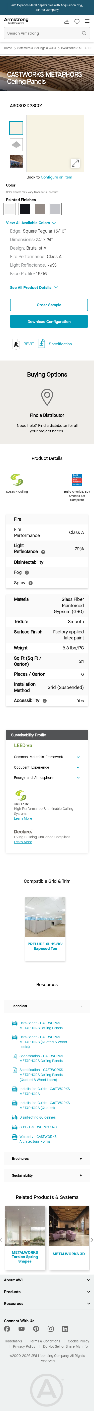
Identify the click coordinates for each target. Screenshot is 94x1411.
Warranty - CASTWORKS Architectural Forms (38, 1139)
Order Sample (49, 304)
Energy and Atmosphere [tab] (33, 777)
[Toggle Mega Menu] (87, 21)
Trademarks (13, 1341)
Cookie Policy (78, 1341)
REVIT (28, 343)
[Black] (25, 209)
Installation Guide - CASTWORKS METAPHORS (45, 1091)
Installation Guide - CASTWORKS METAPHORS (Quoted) (45, 1105)
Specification (60, 343)
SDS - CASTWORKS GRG (38, 1127)
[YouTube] (21, 1329)
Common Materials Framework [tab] (38, 756)
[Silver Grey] (55, 209)
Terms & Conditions (45, 1341)
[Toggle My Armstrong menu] (67, 21)
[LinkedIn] (65, 1329)
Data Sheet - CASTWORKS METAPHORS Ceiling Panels (41, 1025)
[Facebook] (7, 1329)
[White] (9, 209)
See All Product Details (31, 287)
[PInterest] (36, 1329)
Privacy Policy (24, 1346)
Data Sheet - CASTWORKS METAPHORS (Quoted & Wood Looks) (43, 1042)
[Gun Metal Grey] (40, 209)
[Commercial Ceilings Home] (16, 21)
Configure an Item (56, 177)
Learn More (23, 818)
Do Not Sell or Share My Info (65, 1346)
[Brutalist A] (16, 144)
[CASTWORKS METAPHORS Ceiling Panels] (16, 128)
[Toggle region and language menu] (77, 21)
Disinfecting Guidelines (38, 1117)
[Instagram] (50, 1329)
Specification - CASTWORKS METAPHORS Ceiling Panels (41, 1059)
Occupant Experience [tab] (31, 767)
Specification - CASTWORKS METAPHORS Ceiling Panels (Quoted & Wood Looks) (41, 1075)
